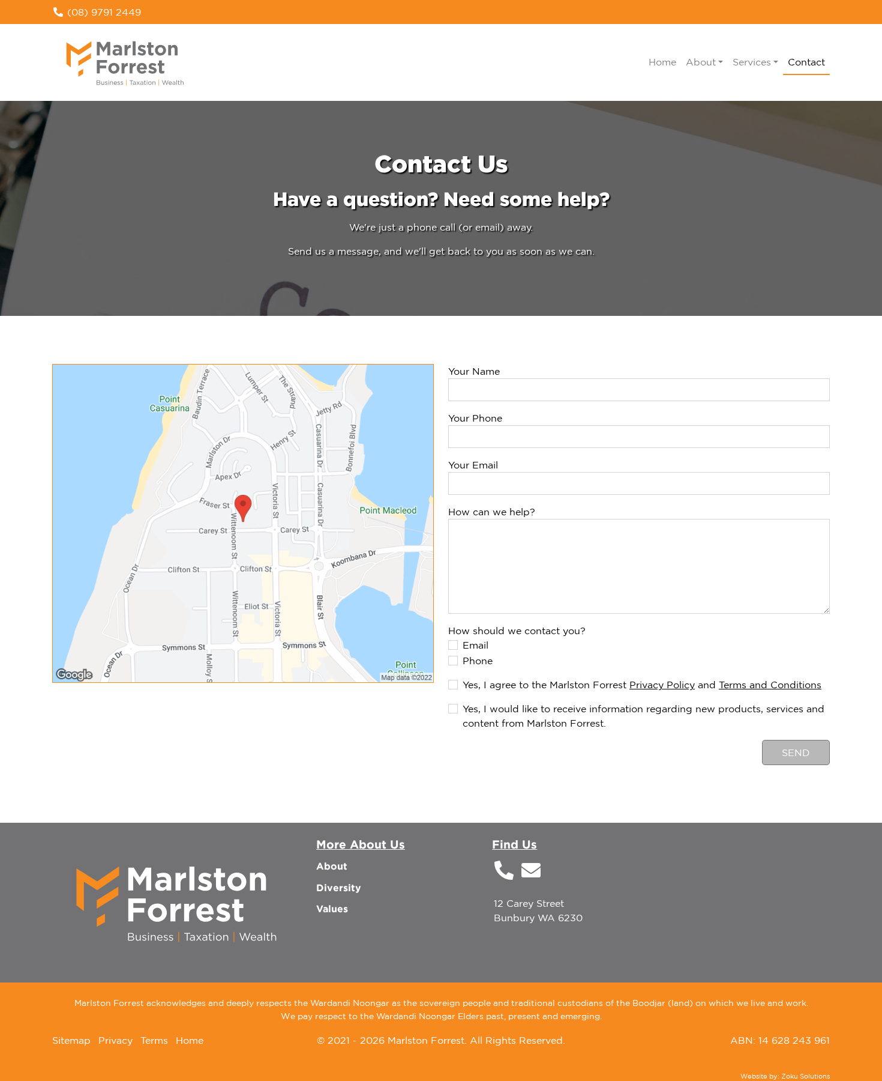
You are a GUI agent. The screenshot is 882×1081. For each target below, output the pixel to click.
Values (332, 908)
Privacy (115, 1040)
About (331, 866)
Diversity (338, 887)
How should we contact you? (517, 630)
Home (662, 61)
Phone (478, 660)
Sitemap (71, 1040)
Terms (154, 1040)
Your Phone (475, 418)
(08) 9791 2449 (102, 12)
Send (796, 752)
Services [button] (752, 61)
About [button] (701, 61)
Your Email (473, 464)
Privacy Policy (662, 684)
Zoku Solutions (805, 1076)
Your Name (474, 371)
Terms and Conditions (770, 684)
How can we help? (491, 511)
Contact (806, 61)
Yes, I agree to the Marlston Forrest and (642, 684)
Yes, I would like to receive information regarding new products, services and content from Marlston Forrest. (643, 715)
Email (475, 645)
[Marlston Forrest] (125, 61)
